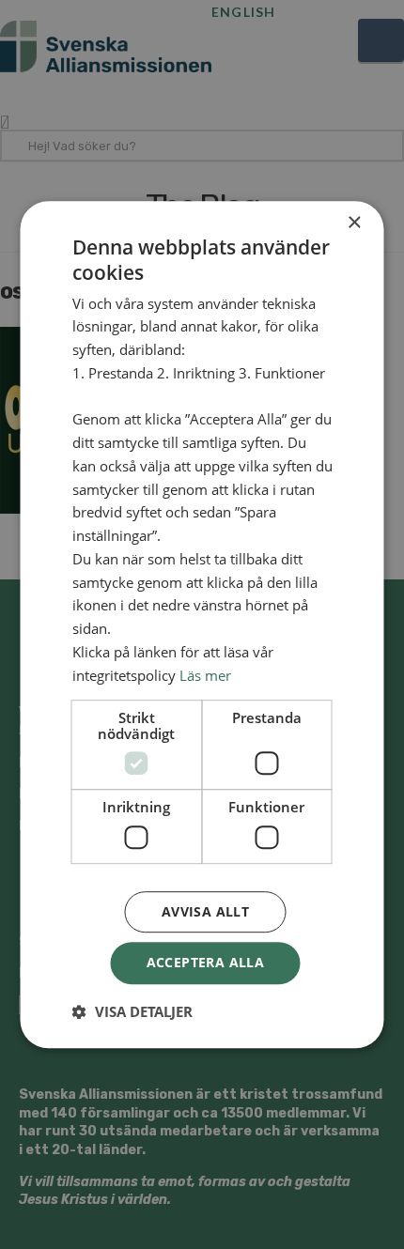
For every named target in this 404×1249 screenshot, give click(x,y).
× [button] (354, 223)
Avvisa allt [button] (205, 911)
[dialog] (202, 624)
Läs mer (205, 675)
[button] (132, 1011)
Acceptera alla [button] (206, 962)
